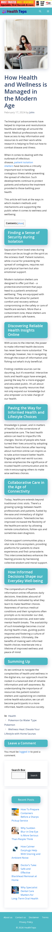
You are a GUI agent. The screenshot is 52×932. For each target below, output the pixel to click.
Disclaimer (34, 917)
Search (34, 775)
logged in (24, 751)
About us (8, 917)
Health (12, 716)
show (20, 223)
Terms (45, 917)
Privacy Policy (26, 921)
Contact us (20, 917)
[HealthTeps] (14, 11)
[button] (40, 11)
